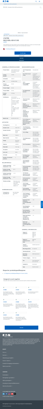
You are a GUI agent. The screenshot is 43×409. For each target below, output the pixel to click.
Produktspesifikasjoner (10, 49)
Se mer (21, 327)
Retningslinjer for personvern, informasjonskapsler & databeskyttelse (17, 403)
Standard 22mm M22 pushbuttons (10, 4)
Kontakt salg (22, 53)
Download (7, 34)
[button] (42, 204)
